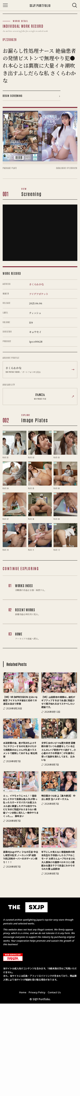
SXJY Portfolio (40, 5)
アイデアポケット (38, 294)
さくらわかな (36, 284)
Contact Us (54, 992)
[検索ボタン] (74, 5)
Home (22, 992)
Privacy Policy (37, 992)
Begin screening (31, 95)
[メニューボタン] (5, 5)
